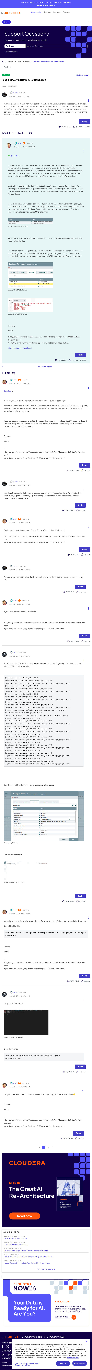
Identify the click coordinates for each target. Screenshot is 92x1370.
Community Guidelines (33, 1336)
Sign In (6, 22)
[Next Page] (53, 1147)
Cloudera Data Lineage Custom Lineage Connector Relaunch (25, 1251)
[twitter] (7, 1346)
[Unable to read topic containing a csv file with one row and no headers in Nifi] (89, 366)
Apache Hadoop (6, 1365)
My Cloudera (8, 1342)
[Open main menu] (89, 22)
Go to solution (82, 75)
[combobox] (56, 46)
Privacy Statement (73, 1358)
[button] (87, 100)
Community (36, 12)
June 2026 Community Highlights (15, 1244)
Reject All (63, 1363)
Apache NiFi (12, 86)
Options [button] (7, 67)
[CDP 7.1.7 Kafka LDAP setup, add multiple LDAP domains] (2, 367)
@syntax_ (14, 155)
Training (47, 12)
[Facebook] (2, 1346)
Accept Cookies (79, 1363)
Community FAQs (55, 1336)
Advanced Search (11, 52)
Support (66, 12)
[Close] (86, 1341)
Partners (56, 12)
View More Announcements (46, 1269)
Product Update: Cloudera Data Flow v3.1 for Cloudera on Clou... (26, 1263)
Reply (84, 121)
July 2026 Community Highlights (15, 1238)
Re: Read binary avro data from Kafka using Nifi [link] (49, 61)
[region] (51, 1354)
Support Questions (24, 61)
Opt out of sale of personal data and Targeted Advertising (27, 1364)
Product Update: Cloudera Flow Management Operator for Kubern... (28, 1257)
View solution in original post (20, 348)
